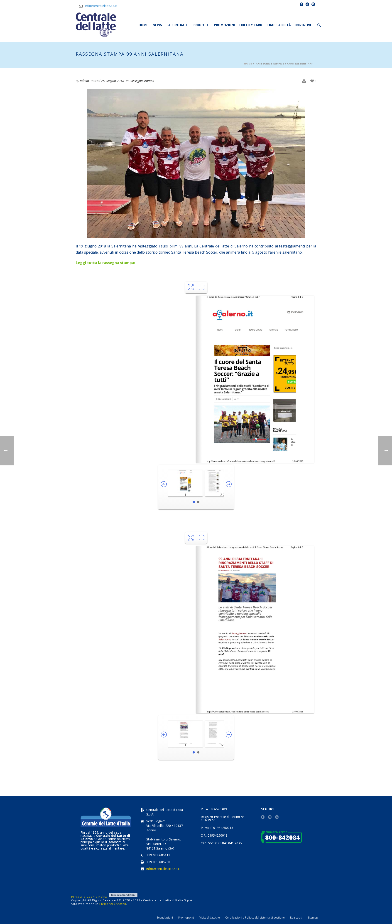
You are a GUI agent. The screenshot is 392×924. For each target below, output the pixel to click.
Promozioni (224, 25)
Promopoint (186, 917)
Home (143, 25)
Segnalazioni (165, 917)
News (157, 25)
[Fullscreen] (191, 288)
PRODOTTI (201, 25)
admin (84, 81)
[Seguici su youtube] (277, 817)
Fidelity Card (250, 25)
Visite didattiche (209, 917)
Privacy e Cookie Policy (89, 896)
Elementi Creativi (112, 904)
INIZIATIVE (303, 25)
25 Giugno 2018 (112, 81)
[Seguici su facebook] (263, 817)
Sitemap (313, 917)
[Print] (304, 81)
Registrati (296, 917)
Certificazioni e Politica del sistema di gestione (255, 917)
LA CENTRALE (177, 25)
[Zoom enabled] (201, 288)
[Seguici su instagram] (270, 817)
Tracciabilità (279, 25)
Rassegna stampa (142, 81)
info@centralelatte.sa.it (101, 6)
